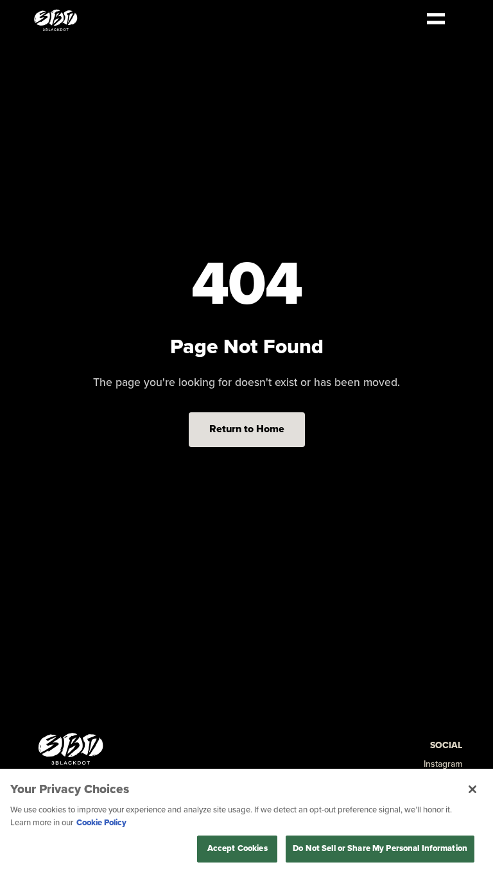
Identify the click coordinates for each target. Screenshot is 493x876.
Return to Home (246, 429)
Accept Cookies (237, 848)
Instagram (443, 763)
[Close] (472, 789)
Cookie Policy (101, 823)
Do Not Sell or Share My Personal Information (380, 848)
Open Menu (436, 19)
